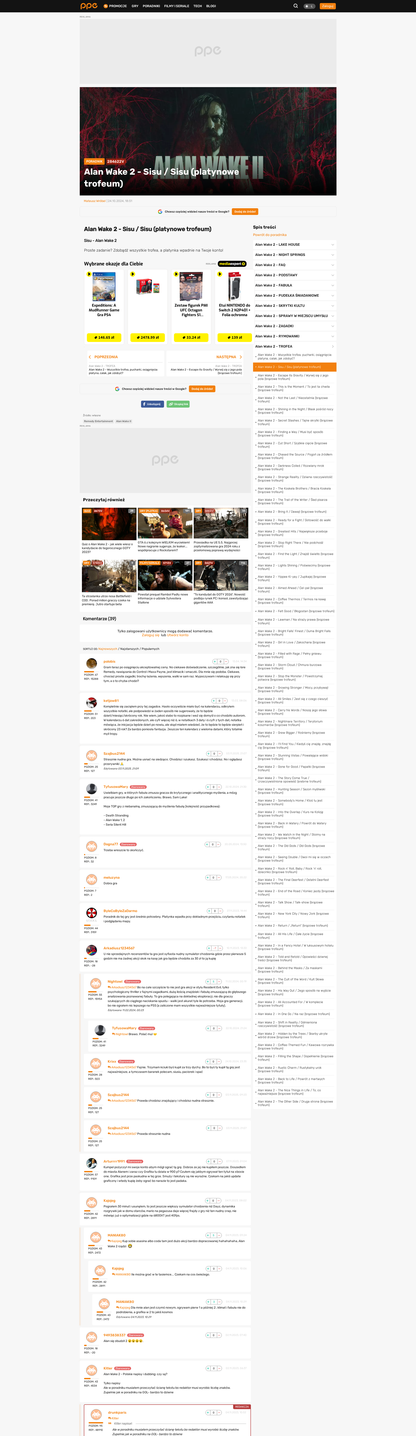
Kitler (108, 1368)
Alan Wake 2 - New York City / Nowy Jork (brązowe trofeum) (293, 915)
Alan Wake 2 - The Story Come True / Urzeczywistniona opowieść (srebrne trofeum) (289, 779)
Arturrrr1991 (114, 1161)
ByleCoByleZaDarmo (120, 911)
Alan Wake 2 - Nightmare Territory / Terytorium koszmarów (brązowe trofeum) (290, 723)
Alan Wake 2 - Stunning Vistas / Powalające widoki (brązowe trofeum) (293, 757)
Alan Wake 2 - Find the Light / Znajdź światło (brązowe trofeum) (295, 555)
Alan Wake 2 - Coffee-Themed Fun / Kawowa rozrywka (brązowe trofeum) (296, 1046)
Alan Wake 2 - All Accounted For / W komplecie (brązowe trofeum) (290, 1003)
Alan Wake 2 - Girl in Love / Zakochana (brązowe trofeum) (291, 644)
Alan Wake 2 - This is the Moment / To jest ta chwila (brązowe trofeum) (294, 388)
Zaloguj (327, 6)
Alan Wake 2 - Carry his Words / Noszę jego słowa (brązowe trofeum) (292, 712)
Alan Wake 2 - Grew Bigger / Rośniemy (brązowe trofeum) (291, 734)
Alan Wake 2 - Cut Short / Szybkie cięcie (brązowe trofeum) (292, 445)
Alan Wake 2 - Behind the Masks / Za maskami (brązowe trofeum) (290, 969)
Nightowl (115, 982)
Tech (197, 6)
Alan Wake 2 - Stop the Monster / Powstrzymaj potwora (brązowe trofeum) (290, 677)
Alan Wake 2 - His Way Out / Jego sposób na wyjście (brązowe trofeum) (294, 992)
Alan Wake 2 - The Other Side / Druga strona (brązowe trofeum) (295, 1103)
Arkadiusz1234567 (119, 948)
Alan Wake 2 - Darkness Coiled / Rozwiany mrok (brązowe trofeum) (291, 467)
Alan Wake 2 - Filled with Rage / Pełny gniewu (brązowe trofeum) (289, 655)
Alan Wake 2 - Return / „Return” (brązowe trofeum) (293, 925)
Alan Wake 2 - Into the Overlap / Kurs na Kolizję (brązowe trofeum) (290, 813)
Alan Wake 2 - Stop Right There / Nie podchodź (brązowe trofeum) (290, 544)
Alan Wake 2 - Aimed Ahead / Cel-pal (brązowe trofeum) (290, 589)
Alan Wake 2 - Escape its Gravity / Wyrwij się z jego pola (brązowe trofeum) (293, 377)
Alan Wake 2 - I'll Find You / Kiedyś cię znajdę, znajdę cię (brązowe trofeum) (294, 745)
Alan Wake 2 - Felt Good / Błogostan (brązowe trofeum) (296, 611)
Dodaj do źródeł (245, 211)
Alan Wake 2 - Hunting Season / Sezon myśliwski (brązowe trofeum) (291, 791)
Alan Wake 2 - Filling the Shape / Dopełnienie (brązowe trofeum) (295, 1058)
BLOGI (211, 6)
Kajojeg (109, 1201)
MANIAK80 (117, 1235)
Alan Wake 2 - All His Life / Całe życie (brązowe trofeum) (290, 935)
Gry (135, 6)
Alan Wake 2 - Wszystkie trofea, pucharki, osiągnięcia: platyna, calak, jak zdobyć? (295, 356)
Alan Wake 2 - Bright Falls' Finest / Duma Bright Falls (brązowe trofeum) (294, 632)
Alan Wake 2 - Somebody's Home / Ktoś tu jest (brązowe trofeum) (290, 802)
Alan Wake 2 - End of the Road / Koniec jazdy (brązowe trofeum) (296, 892)
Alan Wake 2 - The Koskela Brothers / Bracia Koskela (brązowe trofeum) (294, 490)
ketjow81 (111, 701)
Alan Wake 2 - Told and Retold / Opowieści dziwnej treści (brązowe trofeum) (293, 958)
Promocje (118, 6)
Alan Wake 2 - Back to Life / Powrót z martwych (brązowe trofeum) (291, 1080)
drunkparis (117, 1413)
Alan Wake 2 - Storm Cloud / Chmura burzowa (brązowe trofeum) (290, 666)
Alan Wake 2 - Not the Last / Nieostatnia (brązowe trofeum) (293, 399)
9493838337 (114, 1335)
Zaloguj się (150, 635)
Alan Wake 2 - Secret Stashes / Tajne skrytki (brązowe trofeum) (295, 422)
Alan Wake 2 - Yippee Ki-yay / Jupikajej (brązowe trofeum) (292, 578)
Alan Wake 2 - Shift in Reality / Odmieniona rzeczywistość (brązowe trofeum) (287, 1024)
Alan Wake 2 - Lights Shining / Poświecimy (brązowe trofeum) (294, 567)
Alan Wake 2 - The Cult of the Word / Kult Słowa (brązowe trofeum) (291, 981)
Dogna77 (111, 844)
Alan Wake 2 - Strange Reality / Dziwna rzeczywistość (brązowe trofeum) (295, 478)
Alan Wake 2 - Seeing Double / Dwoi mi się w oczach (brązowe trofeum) (294, 858)
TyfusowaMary (116, 787)
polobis (109, 662)
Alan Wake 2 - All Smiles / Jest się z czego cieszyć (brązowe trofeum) (293, 700)
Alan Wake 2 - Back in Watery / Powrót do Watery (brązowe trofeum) (292, 825)
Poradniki (151, 6)
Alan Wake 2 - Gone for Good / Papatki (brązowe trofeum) (291, 768)
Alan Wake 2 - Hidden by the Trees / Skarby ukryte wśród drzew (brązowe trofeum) (293, 1035)
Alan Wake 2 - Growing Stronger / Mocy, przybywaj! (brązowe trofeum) (293, 689)
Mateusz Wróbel (95, 201)
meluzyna (112, 878)
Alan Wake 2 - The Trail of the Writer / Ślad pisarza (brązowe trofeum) (292, 501)
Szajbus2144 (114, 754)
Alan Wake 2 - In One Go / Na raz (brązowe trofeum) (294, 1014)
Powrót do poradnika (270, 235)
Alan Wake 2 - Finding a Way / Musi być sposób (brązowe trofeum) (290, 433)
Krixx (112, 1062)
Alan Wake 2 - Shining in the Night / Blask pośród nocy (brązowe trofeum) (295, 411)
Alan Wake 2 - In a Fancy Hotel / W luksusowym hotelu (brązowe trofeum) (295, 947)
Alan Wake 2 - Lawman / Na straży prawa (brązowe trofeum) (293, 621)
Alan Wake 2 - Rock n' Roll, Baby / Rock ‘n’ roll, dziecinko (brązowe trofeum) (290, 870)
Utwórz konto (177, 635)
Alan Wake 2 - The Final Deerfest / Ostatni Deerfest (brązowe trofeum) (293, 881)
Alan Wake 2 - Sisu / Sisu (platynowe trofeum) (289, 367)
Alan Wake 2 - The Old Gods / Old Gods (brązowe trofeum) (291, 847)
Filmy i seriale (176, 6)
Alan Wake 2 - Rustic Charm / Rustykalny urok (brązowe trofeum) (290, 1069)
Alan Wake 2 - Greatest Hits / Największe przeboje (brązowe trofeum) (293, 533)
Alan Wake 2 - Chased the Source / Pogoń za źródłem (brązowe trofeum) (295, 456)
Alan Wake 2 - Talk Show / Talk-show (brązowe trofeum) (290, 904)
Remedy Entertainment (98, 421)
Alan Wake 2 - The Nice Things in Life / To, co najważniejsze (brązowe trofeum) (289, 1092)
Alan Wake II (123, 421)
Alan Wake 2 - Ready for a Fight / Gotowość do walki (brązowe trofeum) (294, 521)
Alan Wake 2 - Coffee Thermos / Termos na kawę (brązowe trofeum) (292, 601)
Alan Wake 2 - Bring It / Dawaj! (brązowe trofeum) (292, 512)
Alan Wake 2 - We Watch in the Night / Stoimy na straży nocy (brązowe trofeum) (291, 836)
